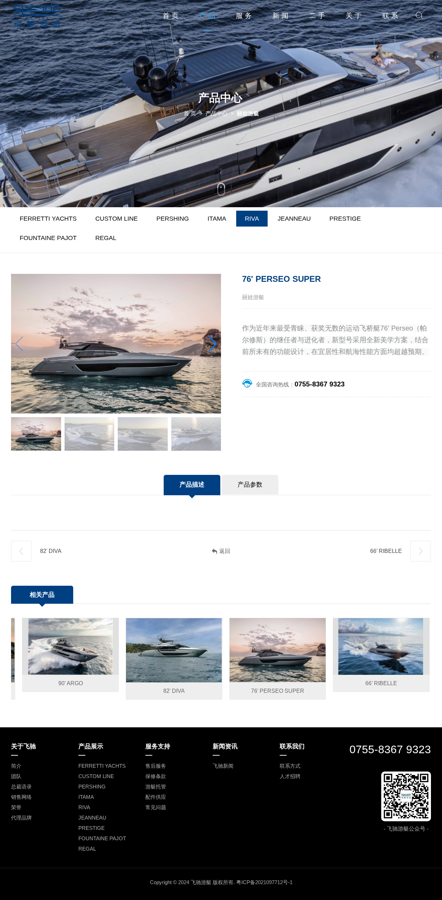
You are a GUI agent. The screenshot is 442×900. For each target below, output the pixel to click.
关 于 (354, 15)
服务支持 (157, 746)
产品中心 (216, 113)
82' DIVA (50, 551)
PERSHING (172, 218)
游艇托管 (155, 786)
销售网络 (21, 797)
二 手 (317, 15)
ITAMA (217, 218)
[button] (213, 344)
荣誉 (16, 807)
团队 (16, 776)
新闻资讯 (225, 746)
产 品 (207, 15)
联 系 (390, 15)
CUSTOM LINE (116, 218)
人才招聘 (290, 776)
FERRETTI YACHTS (48, 218)
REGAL (105, 237)
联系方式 (290, 766)
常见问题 (155, 807)
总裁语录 (21, 786)
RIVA (252, 218)
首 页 (171, 15)
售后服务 (155, 766)
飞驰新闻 (223, 766)
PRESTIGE (345, 218)
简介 (16, 766)
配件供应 (155, 797)
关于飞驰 (23, 746)
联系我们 (292, 746)
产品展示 (90, 746)
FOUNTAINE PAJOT (48, 237)
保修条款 (155, 776)
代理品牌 (21, 818)
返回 (224, 551)
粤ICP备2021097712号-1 (264, 882)
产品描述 (192, 484)
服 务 (244, 15)
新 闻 (280, 15)
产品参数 (250, 484)
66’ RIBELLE (386, 551)
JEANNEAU (294, 218)
